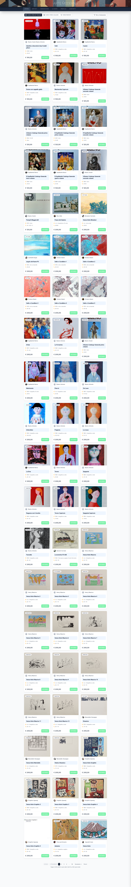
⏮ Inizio (46, 864)
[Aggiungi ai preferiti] (48, 38)
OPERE (27, 9)
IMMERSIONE (44, 9)
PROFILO (63, 9)
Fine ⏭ (85, 864)
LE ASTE (54, 9)
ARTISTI (34, 9)
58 (72, 864)
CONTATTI (72, 9)
